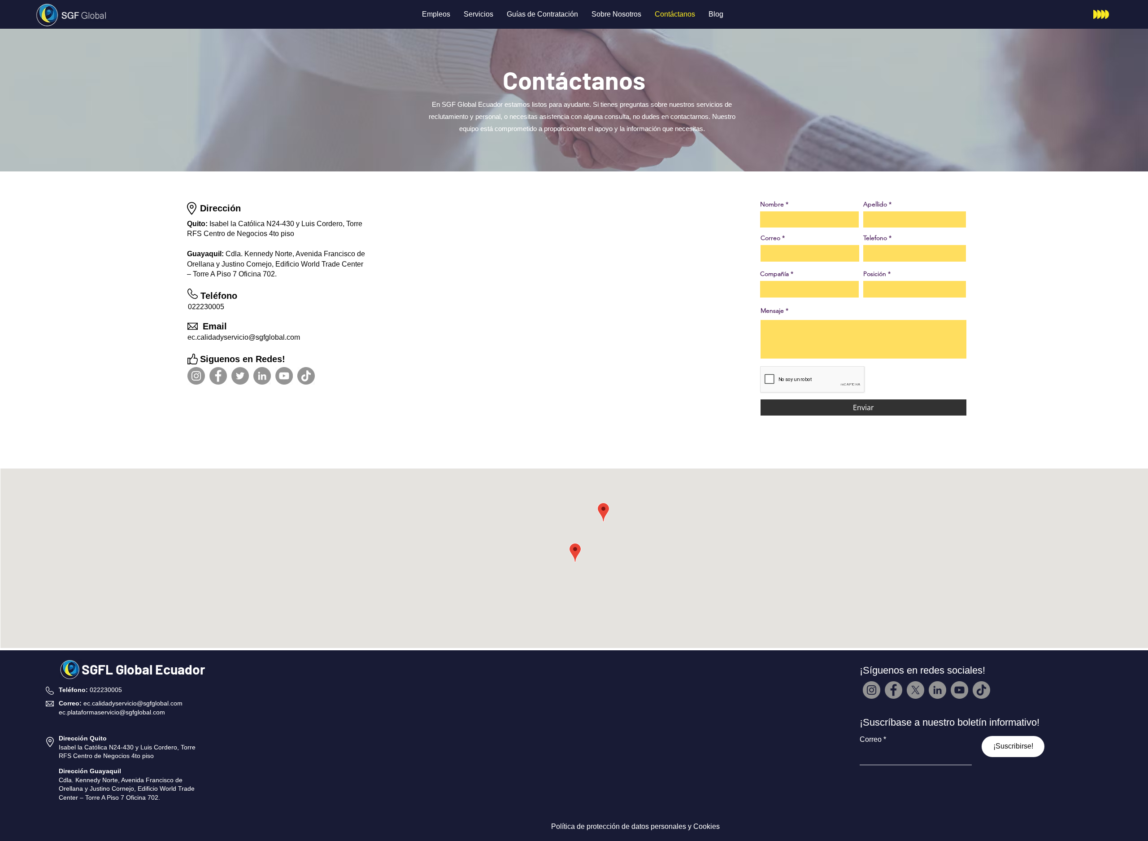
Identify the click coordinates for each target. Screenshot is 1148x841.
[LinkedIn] (262, 376)
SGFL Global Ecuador (143, 669)
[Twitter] (240, 376)
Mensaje (772, 310)
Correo (770, 238)
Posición (874, 274)
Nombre (772, 204)
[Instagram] (196, 376)
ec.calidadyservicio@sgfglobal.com (243, 337)
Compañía (774, 274)
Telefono (875, 238)
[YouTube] (284, 376)
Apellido (875, 204)
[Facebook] (218, 376)
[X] (915, 690)
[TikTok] (306, 376)
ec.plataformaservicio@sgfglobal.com (112, 712)
